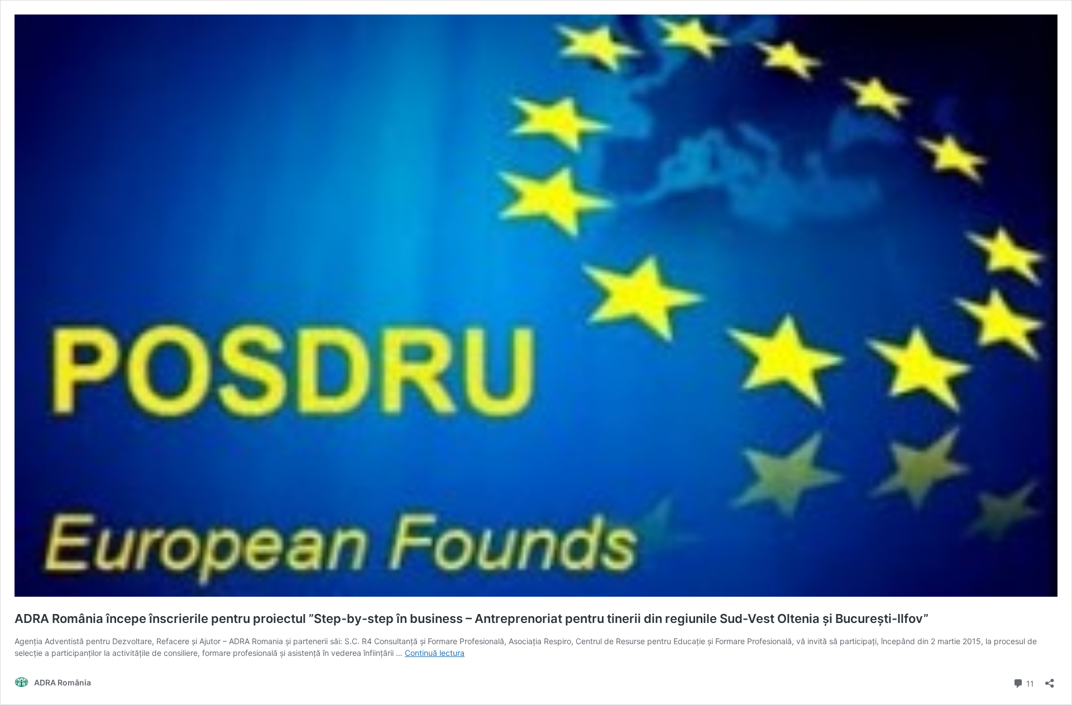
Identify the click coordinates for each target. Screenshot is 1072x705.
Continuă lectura (435, 653)
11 (1029, 682)
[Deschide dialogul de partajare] (1049, 679)
